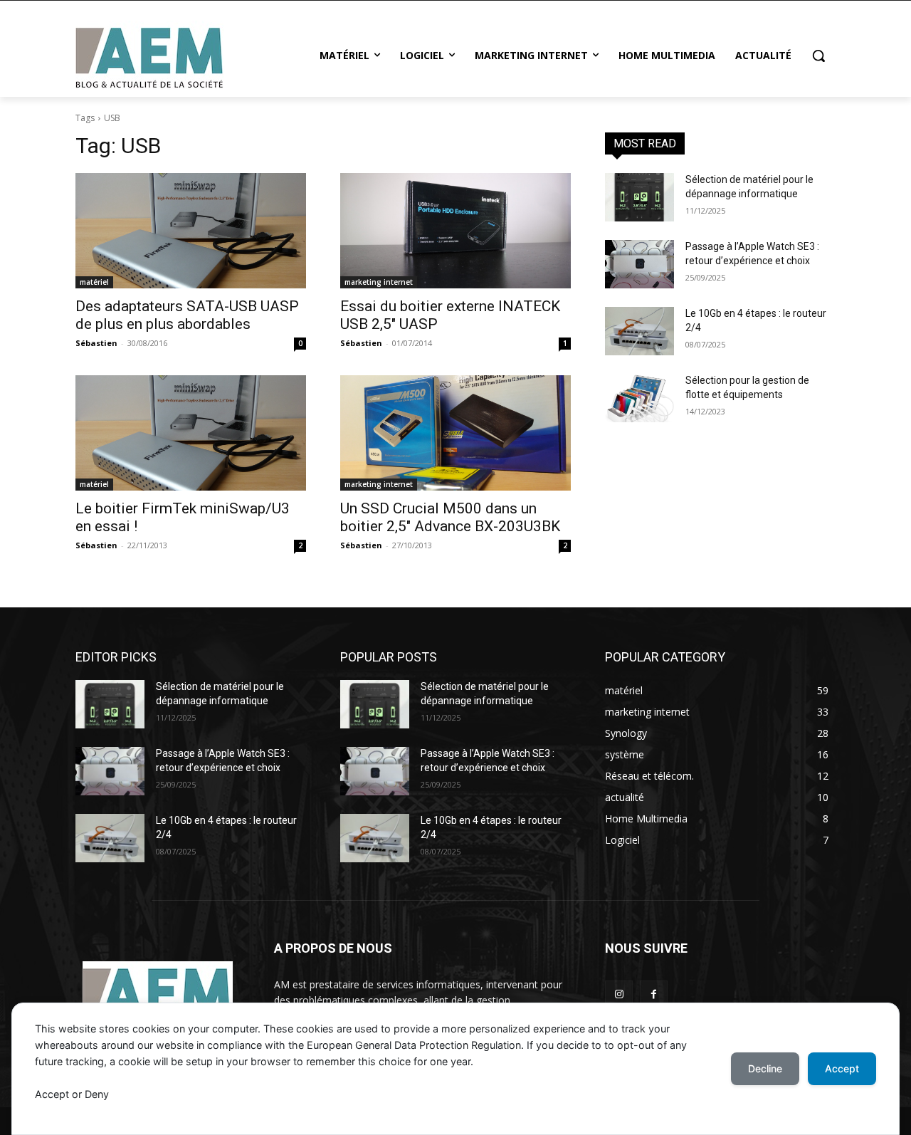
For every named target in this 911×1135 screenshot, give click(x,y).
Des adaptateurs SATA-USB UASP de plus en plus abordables (187, 315)
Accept (842, 1068)
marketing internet (378, 282)
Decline (765, 1068)
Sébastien (96, 343)
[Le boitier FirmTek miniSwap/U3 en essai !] (190, 433)
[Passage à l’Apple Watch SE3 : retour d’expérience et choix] (639, 264)
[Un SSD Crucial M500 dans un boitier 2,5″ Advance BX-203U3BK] (455, 433)
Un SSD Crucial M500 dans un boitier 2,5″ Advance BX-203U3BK (450, 517)
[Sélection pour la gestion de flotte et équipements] (639, 398)
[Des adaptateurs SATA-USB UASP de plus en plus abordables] (190, 230)
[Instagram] (619, 994)
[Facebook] (654, 994)
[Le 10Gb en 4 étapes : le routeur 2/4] (639, 331)
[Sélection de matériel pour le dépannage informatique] (639, 197)
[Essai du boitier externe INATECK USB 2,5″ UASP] (455, 230)
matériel (94, 282)
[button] (818, 55)
